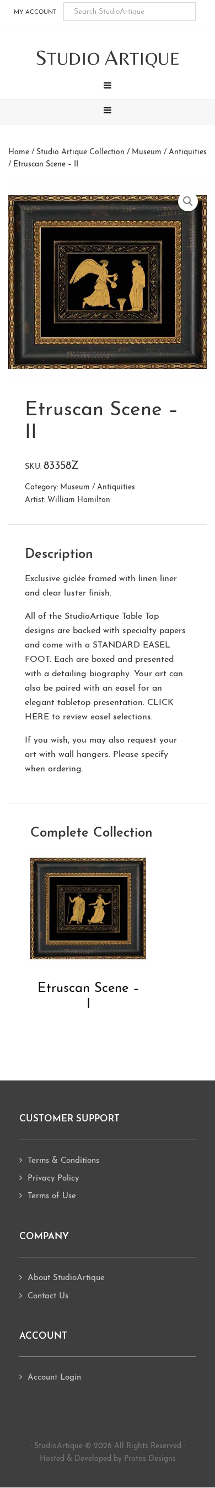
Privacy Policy (53, 1178)
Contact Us (48, 1296)
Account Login (54, 1378)
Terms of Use (52, 1196)
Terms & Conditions (63, 1161)
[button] (107, 87)
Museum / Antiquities (169, 152)
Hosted (52, 1459)
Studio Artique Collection (80, 152)
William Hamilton (78, 500)
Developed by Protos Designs (125, 1459)
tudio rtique (107, 58)
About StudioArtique (66, 1278)
